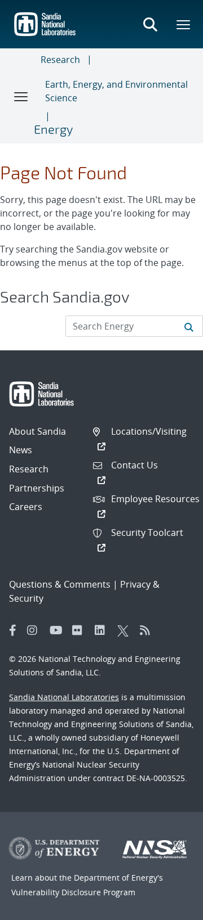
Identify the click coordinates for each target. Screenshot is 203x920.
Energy (53, 128)
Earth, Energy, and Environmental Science (116, 91)
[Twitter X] (125, 630)
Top (169, 907)
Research (60, 59)
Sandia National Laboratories (64, 697)
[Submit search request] (189, 326)
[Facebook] (13, 630)
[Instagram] (35, 630)
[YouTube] (58, 630)
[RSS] (148, 630)
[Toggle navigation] (21, 96)
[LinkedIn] (103, 630)
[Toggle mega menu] (183, 24)
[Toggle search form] (150, 24)
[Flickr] (80, 630)
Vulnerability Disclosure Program (73, 892)
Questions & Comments (60, 584)
